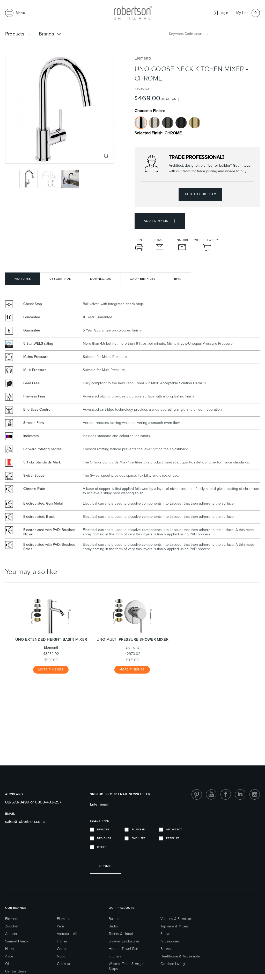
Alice (9, 956)
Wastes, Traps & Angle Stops (126, 966)
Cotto (61, 948)
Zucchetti (12, 926)
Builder (101, 829)
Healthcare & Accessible (180, 956)
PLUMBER (137, 829)
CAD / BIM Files (143, 279)
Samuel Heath (16, 941)
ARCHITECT (172, 829)
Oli (7, 963)
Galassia (63, 963)
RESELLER (171, 838)
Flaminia (63, 918)
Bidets (165, 948)
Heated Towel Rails (124, 948)
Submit (105, 866)
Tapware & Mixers (174, 926)
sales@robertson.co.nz (25, 821)
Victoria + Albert (70, 933)
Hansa (62, 941)
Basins (114, 918)
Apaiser (11, 933)
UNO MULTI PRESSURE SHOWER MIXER (132, 639)
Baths (113, 926)
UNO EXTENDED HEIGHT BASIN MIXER (51, 639)
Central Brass (15, 971)
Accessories (170, 941)
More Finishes (50, 669)
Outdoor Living (172, 963)
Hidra (9, 948)
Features (22, 279)
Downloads (100, 279)
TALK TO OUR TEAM (200, 194)
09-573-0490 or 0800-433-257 (33, 802)
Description (60, 279)
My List (242, 13)
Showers (167, 933)
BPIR (177, 279)
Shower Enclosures (124, 941)
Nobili (61, 956)
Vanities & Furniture (176, 918)
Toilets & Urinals (121, 933)
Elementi (12, 918)
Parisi (61, 926)
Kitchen (115, 956)
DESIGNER (102, 838)
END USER (137, 838)
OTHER (100, 847)
